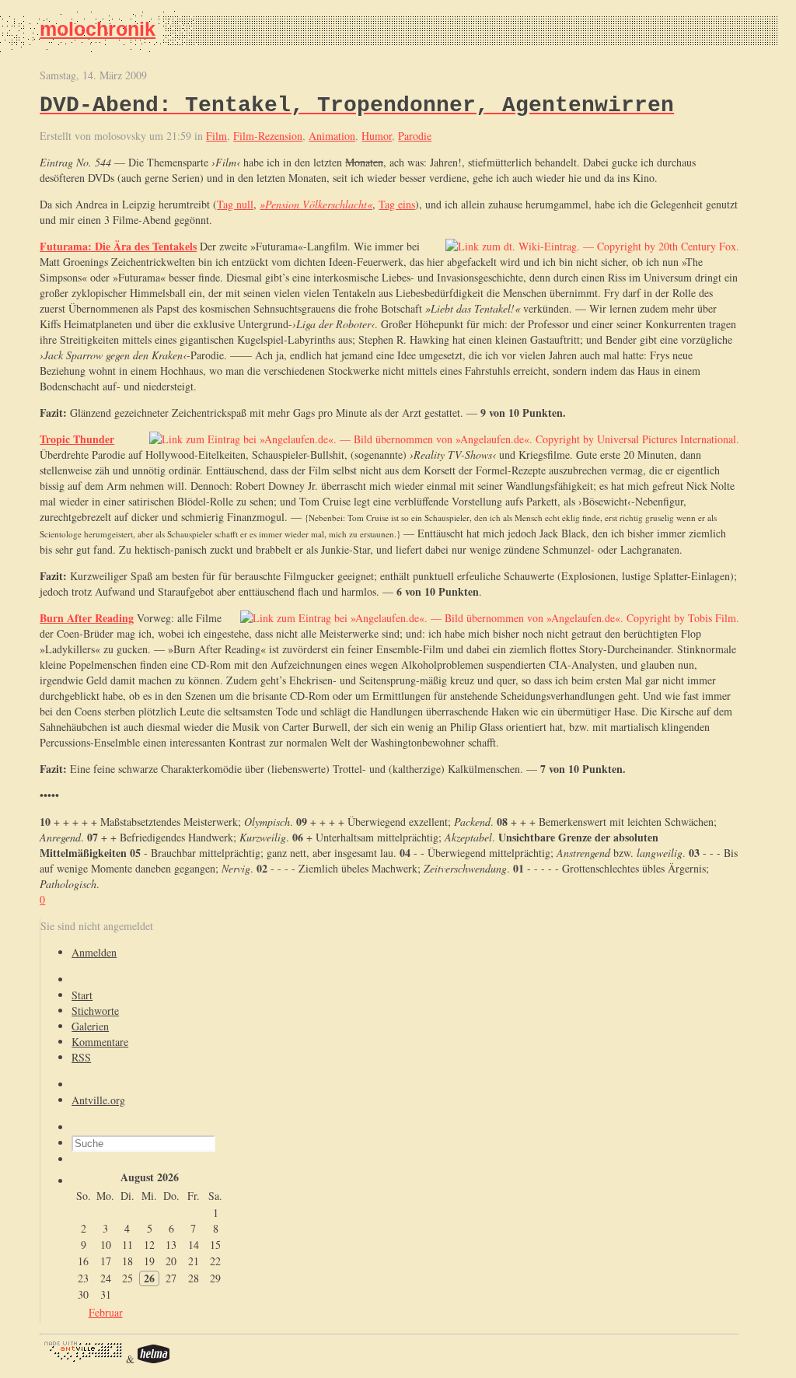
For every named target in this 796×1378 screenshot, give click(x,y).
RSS (81, 1057)
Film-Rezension (267, 135)
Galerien (90, 1026)
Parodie (414, 135)
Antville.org (98, 1100)
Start (82, 995)
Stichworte (95, 1010)
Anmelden (94, 952)
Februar (106, 1312)
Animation (332, 135)
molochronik (97, 29)
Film (216, 135)
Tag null (235, 204)
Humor (376, 135)
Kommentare (100, 1041)
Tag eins (397, 204)
